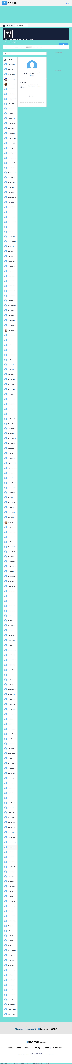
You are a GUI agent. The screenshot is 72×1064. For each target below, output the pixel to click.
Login (63, 44)
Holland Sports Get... (13, 25)
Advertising (36, 1048)
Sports (18, 1048)
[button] (21, 25)
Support (46, 1048)
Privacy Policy (57, 1048)
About (26, 1048)
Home (10, 1048)
